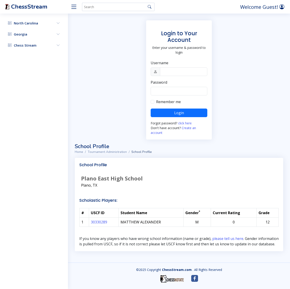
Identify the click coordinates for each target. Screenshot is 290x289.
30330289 (99, 222)
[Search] (149, 6)
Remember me (168, 101)
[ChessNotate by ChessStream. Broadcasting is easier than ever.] (172, 278)
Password (159, 82)
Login (179, 112)
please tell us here (227, 238)
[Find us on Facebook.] (195, 278)
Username (159, 62)
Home (79, 152)
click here (185, 123)
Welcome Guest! (259, 6)
